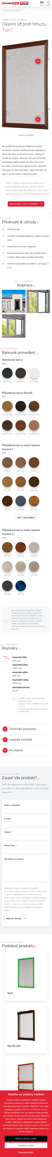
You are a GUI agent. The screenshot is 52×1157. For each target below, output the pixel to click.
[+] (38, 61)
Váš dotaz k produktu (14, 859)
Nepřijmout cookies (26, 1145)
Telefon (8, 832)
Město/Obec (10, 845)
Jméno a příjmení (12, 805)
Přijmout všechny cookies (26, 1138)
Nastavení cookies (26, 1152)
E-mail (8, 818)
